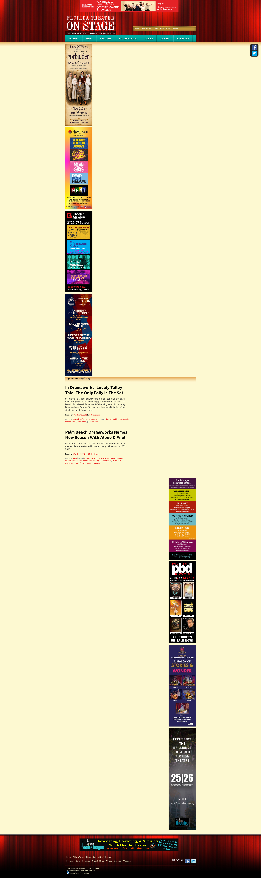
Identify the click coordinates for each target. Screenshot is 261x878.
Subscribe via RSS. (88, 870)
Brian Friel (103, 458)
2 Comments (93, 422)
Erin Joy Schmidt (111, 419)
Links (156, 29)
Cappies (165, 38)
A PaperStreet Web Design (79, 873)
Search (175, 29)
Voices (149, 38)
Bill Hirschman (94, 415)
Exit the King (94, 461)
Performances (85, 419)
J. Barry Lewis (123, 419)
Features (105, 38)
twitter (193, 861)
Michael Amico (71, 422)
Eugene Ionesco (83, 461)
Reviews (74, 38)
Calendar (183, 38)
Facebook (187, 861)
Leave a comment (93, 463)
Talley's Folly (82, 422)
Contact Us (165, 29)
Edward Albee (70, 461)
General (76, 419)
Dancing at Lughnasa (115, 458)
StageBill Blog (128, 38)
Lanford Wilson (105, 461)
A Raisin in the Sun (91, 458)
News (89, 38)
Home (136, 29)
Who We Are (146, 29)
